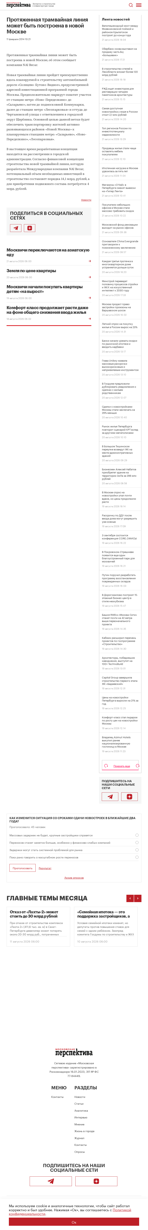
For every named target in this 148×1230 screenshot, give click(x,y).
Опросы (79, 1151)
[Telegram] (110, 796)
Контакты (57, 1096)
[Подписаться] (29, 228)
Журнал (79, 1138)
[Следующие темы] (137, 898)
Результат (45, 868)
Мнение (79, 1124)
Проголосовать (22, 868)
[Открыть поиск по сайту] (131, 5)
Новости (86, 199)
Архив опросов (74, 877)
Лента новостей (116, 19)
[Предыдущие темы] (130, 898)
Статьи (78, 1103)
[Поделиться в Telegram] (15, 228)
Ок (74, 1221)
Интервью (80, 1117)
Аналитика (81, 1110)
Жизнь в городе (84, 1131)
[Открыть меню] (138, 5)
